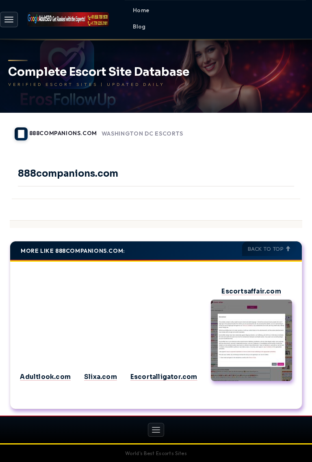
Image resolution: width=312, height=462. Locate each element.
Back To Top (266, 248)
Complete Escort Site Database (98, 72)
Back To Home (281, 129)
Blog (139, 26)
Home (141, 10)
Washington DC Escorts (142, 134)
